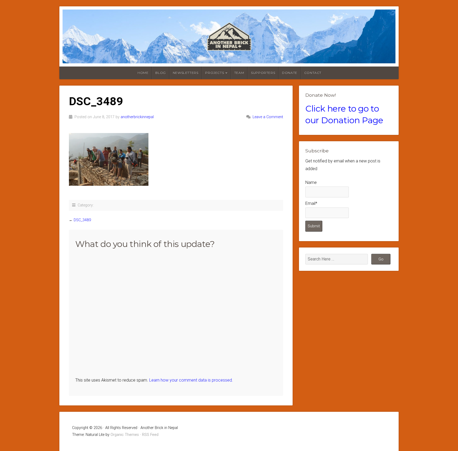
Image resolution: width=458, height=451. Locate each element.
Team (239, 73)
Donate (289, 73)
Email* (311, 203)
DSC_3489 (82, 220)
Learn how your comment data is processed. (191, 380)
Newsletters (186, 73)
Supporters (263, 73)
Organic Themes (125, 434)
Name (311, 182)
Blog (160, 73)
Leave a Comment (268, 117)
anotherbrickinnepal (137, 117)
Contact (313, 73)
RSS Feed (150, 434)
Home (143, 73)
